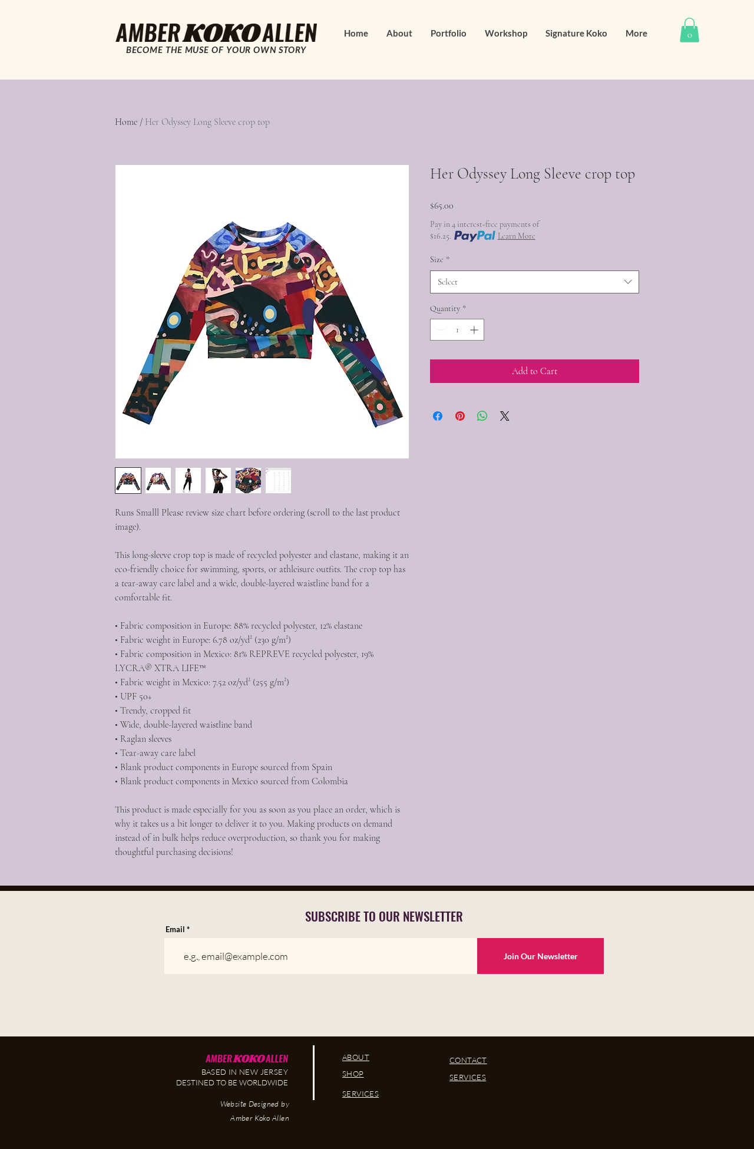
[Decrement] (439, 329)
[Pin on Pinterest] (460, 416)
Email (175, 929)
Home (126, 122)
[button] (689, 30)
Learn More (516, 236)
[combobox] (534, 281)
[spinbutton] (457, 329)
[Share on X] (505, 416)
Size (439, 260)
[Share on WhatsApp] (482, 416)
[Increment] (475, 329)
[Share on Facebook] (438, 416)
